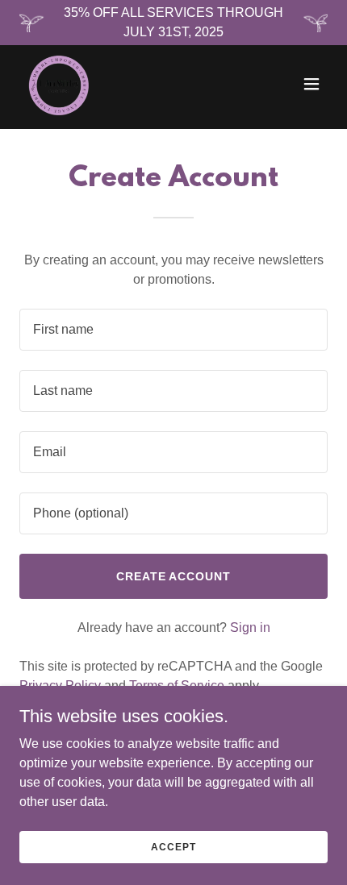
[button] (311, 84)
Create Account (174, 576)
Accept (173, 846)
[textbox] (173, 330)
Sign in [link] (250, 627)
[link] (58, 84)
